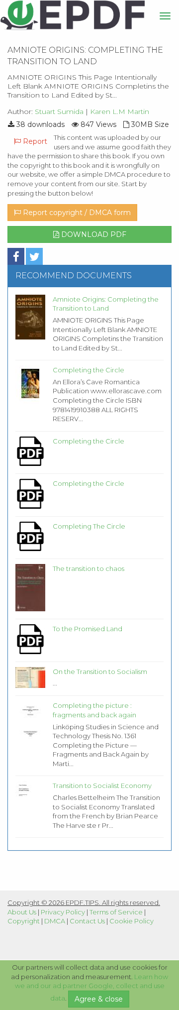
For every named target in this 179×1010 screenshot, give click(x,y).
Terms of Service (116, 912)
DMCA (54, 921)
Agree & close (99, 999)
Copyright (23, 921)
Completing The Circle (89, 526)
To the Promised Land (87, 629)
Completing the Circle (88, 370)
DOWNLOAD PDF (92, 234)
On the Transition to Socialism (100, 671)
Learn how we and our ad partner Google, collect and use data (92, 988)
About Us (21, 912)
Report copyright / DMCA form (76, 212)
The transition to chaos (88, 568)
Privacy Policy (63, 912)
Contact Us (87, 921)
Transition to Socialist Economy (102, 785)
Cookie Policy (131, 921)
